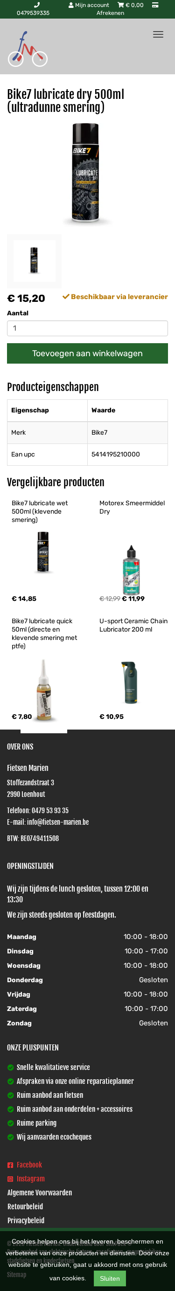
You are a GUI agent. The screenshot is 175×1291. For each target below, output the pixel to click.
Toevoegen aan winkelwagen (87, 353)
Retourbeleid (25, 1206)
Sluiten (110, 1278)
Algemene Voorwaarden (39, 1192)
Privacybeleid (25, 1220)
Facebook (28, 1165)
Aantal (17, 313)
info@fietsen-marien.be (58, 822)
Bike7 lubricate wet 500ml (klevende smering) (40, 511)
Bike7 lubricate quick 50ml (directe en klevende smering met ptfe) (45, 633)
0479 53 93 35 (50, 811)
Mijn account (92, 5)
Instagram (30, 1178)
